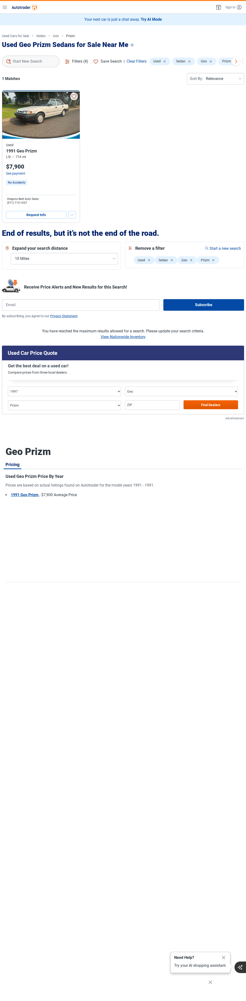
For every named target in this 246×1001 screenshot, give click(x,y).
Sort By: (196, 78)
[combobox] (31, 61)
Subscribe (203, 305)
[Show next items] (236, 61)
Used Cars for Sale (15, 36)
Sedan (41, 36)
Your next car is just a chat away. (123, 19)
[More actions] (72, 215)
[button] (218, 7)
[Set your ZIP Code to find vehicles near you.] (132, 45)
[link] (16, 182)
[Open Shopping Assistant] (240, 967)
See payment (15, 173)
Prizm (70, 36)
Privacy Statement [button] (64, 316)
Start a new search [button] (225, 248)
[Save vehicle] (74, 96)
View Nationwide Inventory (123, 337)
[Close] (224, 958)
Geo (56, 36)
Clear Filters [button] (137, 61)
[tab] (12, 464)
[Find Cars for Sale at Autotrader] (25, 7)
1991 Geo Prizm (25, 495)
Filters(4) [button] (80, 61)
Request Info (36, 215)
